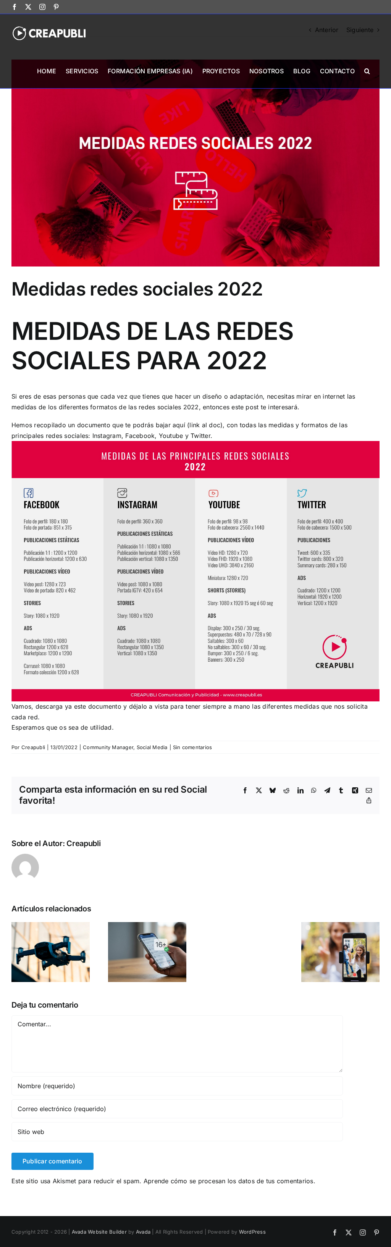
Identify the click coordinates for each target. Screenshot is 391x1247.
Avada (143, 1232)
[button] (367, 70)
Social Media (152, 747)
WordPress (252, 1232)
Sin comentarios (192, 747)
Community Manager (108, 747)
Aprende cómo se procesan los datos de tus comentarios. (229, 1181)
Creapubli (33, 747)
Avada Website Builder (99, 1232)
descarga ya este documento (78, 706)
